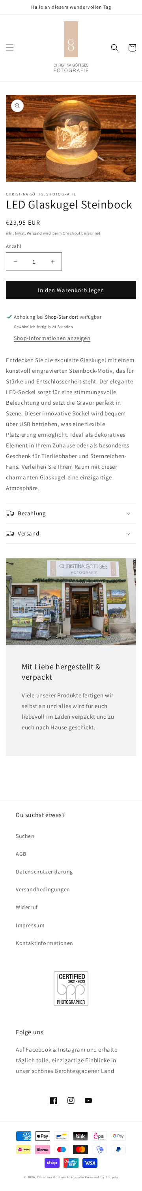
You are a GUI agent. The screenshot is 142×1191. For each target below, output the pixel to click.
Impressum (30, 925)
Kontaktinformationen (44, 943)
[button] (10, 47)
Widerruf (27, 907)
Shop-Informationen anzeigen (52, 338)
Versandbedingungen (43, 889)
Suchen (25, 836)
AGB (21, 853)
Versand (34, 233)
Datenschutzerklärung (44, 871)
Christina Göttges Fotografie (60, 1177)
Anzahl (13, 246)
